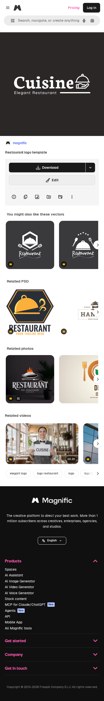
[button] (52, 541)
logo (71, 473)
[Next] (97, 245)
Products (13, 560)
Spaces (10, 569)
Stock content (16, 599)
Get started (15, 640)
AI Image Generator (20, 581)
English (52, 540)
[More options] (72, 197)
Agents (14, 610)
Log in (91, 8)
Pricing (74, 8)
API (7, 616)
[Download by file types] (90, 167)
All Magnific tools (18, 628)
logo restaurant (47, 473)
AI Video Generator (19, 587)
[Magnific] (52, 501)
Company (14, 654)
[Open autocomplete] (10, 20)
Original (31, 41)
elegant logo (18, 473)
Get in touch (16, 668)
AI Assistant (14, 575)
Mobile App (13, 622)
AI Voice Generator (19, 593)
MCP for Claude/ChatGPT (29, 604)
